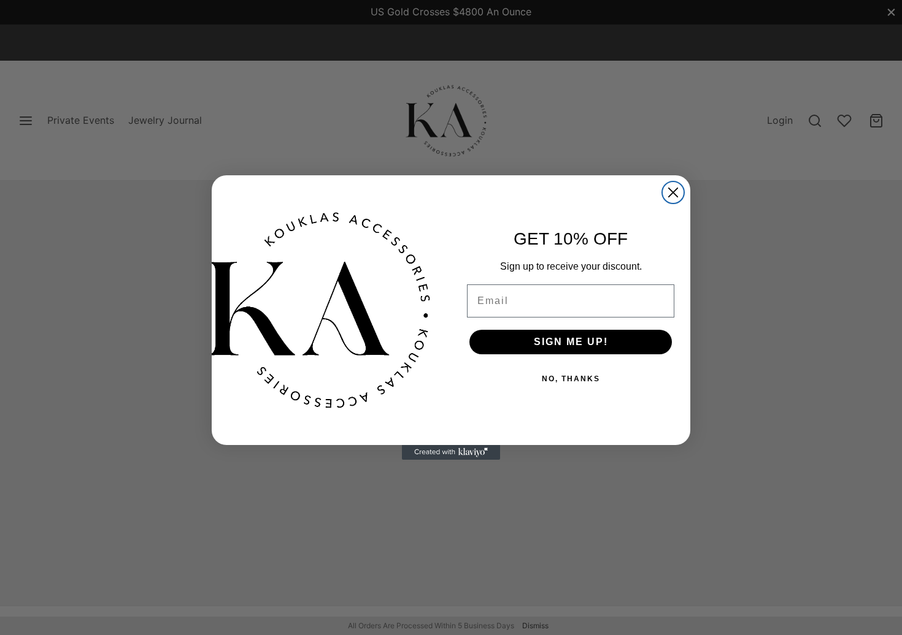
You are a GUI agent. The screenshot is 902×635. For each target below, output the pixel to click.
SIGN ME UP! (571, 342)
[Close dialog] (673, 192)
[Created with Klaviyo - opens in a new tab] (451, 452)
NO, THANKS (571, 379)
